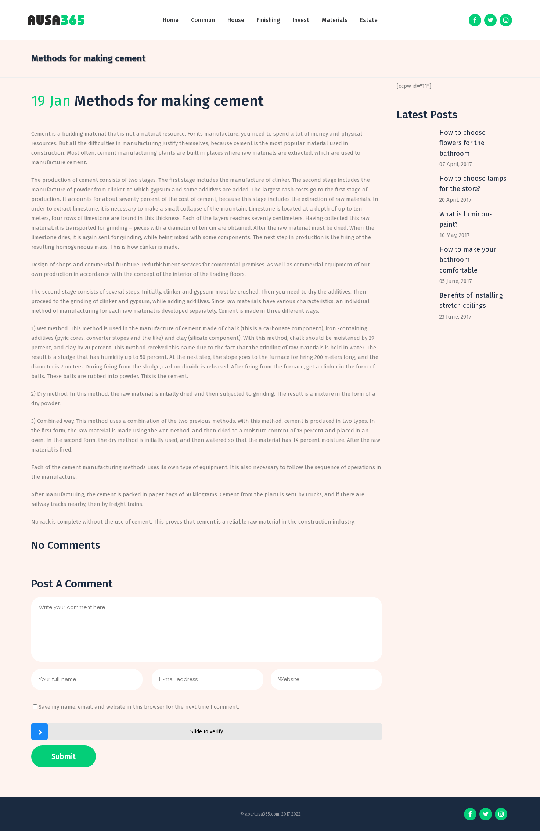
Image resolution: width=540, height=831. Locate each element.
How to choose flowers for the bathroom (462, 143)
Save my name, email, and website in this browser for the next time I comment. (139, 707)
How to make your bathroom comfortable (467, 259)
